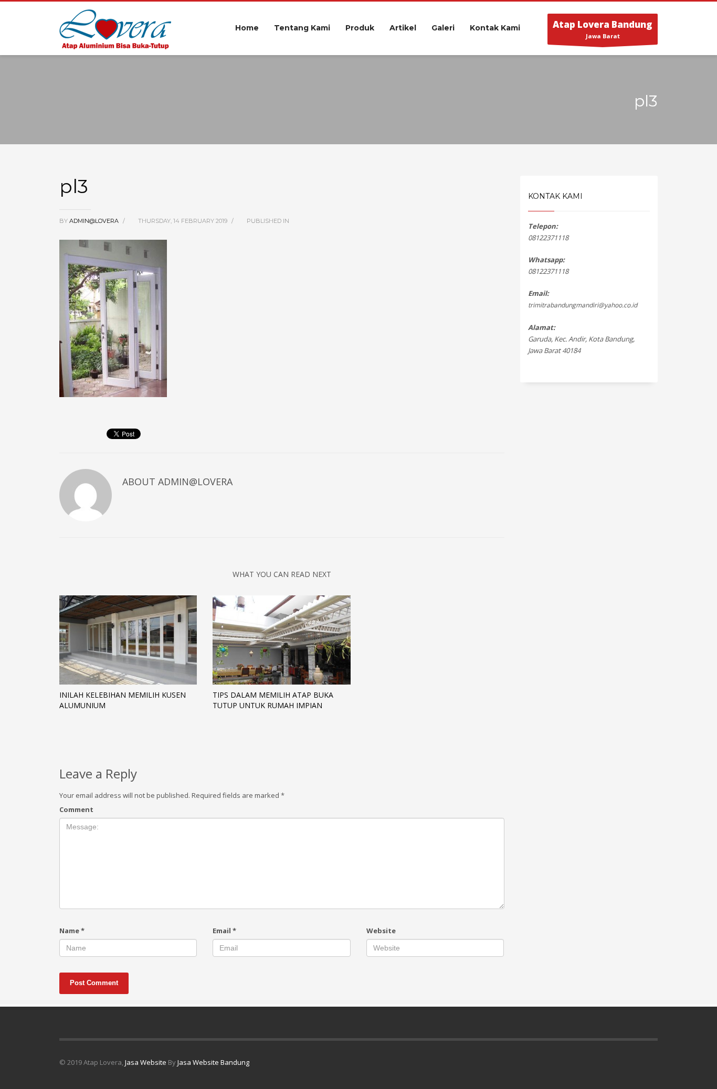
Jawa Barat (602, 29)
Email (224, 930)
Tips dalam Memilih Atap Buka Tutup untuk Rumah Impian (273, 700)
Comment (76, 809)
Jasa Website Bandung (213, 1062)
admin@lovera (94, 221)
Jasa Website (145, 1062)
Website (381, 930)
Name (72, 930)
